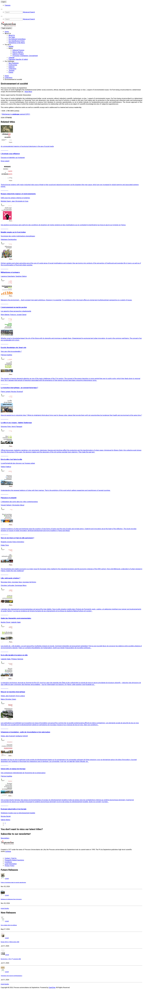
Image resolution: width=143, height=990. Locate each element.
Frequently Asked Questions (14, 860)
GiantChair (52, 987)
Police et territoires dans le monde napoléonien (13, 882)
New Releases (14, 63)
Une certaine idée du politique (9, 925)
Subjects (11, 67)
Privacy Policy (9, 866)
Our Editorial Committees (17, 39)
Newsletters (5, 838)
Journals (11, 70)
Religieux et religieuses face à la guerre (11, 899)
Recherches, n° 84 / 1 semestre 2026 (11, 959)
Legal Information (11, 864)
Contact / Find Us (10, 858)
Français (7, 5)
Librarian (11, 57)
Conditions (8, 862)
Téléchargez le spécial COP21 (16, 114)
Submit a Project (18, 54)
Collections (12, 69)
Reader (11, 46)
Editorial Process (18, 50)
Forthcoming (13, 65)
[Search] (1, 9)
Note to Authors (17, 52)
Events (11, 72)
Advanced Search (29, 12)
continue (8, 851)
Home (7, 32)
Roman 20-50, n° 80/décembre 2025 (10, 942)
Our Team (12, 37)
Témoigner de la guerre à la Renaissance (11, 975)
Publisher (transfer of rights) (18, 59)
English (4, 2)
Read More (28, 92)
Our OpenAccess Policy (17, 41)
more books (5, 908)
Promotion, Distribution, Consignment (25, 56)
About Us (12, 35)
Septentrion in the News (17, 43)
